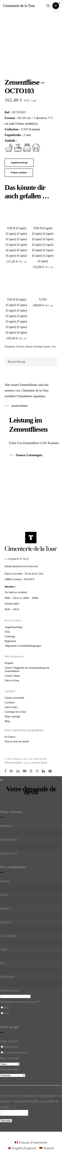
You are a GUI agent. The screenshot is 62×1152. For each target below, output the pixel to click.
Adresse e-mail (10, 990)
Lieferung (10, 636)
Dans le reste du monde (17, 741)
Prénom (6, 908)
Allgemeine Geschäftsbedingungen (23, 645)
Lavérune (10, 702)
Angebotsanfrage (13, 627)
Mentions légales (13, 762)
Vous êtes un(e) (9, 1069)
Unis (53, 346)
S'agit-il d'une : (9, 1041)
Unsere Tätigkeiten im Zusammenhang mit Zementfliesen (27, 669)
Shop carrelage (12, 716)
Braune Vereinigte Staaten (38, 346)
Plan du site (40, 758)
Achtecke (20, 346)
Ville (4, 949)
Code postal (8, 936)
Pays (3, 963)
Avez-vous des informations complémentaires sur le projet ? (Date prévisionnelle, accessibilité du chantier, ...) (31, 1101)
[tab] (31, 361)
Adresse (6, 922)
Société (4, 881)
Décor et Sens (12, 680)
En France (10, 736)
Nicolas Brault (39, 762)
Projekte (9, 663)
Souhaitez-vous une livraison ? (20, 1002)
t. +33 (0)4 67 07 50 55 (17, 559)
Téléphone (7, 976)
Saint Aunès (11, 707)
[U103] (43, 285)
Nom (4, 894)
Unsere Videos (12, 675)
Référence (7, 826)
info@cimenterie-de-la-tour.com (21, 566)
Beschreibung (16, 361)
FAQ (7, 631)
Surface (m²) (8, 839)
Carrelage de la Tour (15, 711)
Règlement (10, 641)
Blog (7, 721)
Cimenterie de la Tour (19, 6)
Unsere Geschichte (14, 697)
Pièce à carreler (9, 1058)
